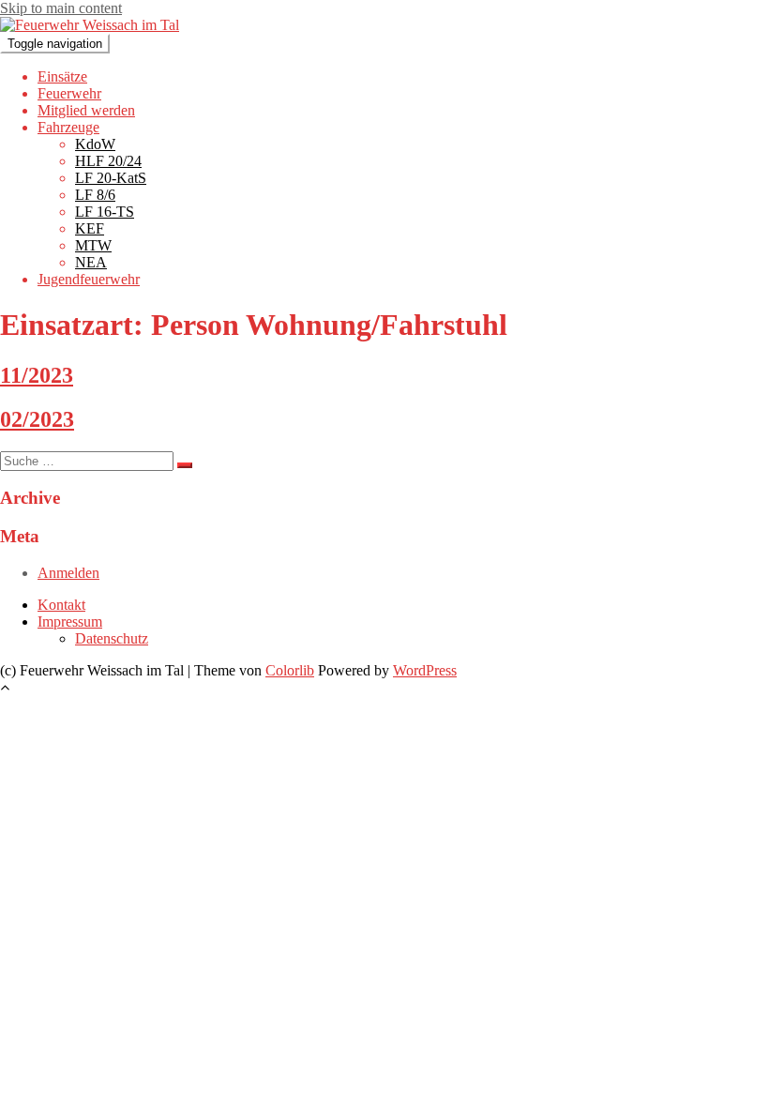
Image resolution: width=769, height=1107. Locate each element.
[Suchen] (184, 465)
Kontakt (61, 605)
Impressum (70, 621)
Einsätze (62, 76)
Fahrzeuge (68, 127)
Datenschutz (111, 638)
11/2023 (36, 375)
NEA (91, 262)
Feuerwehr (69, 93)
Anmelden (68, 573)
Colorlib (289, 670)
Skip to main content (61, 8)
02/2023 (37, 419)
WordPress (425, 670)
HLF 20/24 (108, 161)
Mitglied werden (86, 110)
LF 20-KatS (110, 178)
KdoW (95, 144)
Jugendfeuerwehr (89, 279)
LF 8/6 (95, 195)
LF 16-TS (104, 212)
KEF (89, 228)
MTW (93, 245)
